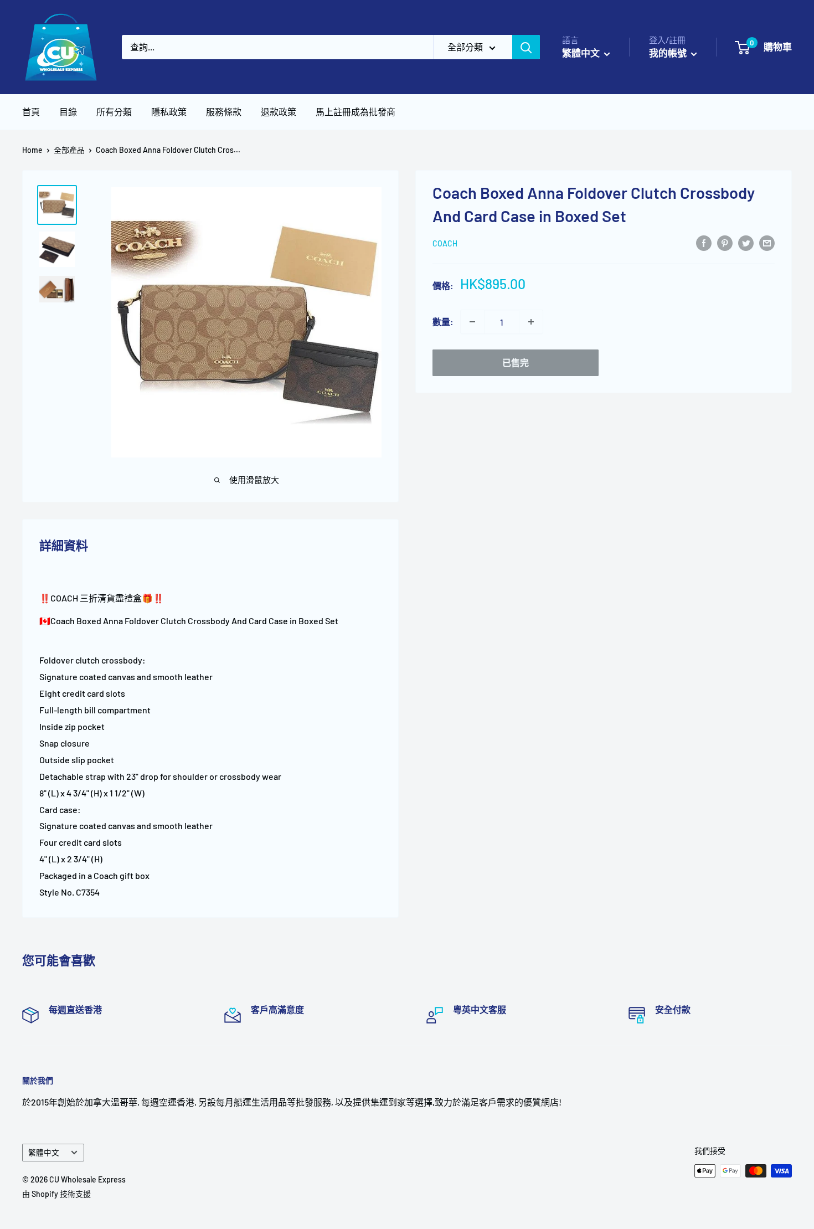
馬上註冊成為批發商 (355, 111)
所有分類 (114, 111)
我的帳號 (668, 52)
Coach (444, 243)
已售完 (515, 362)
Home (32, 150)
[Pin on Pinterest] (725, 242)
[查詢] (526, 47)
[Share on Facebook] (704, 242)
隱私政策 (169, 111)
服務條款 (223, 111)
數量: (443, 321)
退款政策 (278, 111)
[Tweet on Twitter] (746, 242)
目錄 (68, 111)
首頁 (31, 111)
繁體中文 (43, 1152)
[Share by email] (767, 242)
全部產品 (69, 150)
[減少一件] (472, 321)
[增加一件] (531, 321)
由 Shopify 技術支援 (56, 1194)
